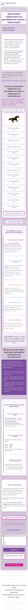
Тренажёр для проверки (9, 30)
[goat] (14, 541)
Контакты (17, 582)
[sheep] (14, 544)
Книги (23, 579)
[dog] (14, 537)
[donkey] (14, 542)
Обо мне (9, 572)
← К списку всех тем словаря (14, 221)
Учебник (15, 575)
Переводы (18, 572)
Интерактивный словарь (9, 27)
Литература (6, 575)
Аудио (11, 579)
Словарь (23, 575)
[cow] (14, 540)
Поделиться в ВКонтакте (14, 564)
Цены (9, 582)
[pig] (14, 545)
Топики (4, 579)
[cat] (14, 538)
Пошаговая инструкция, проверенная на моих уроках (14, 80)
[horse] (14, 536)
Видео (17, 579)
